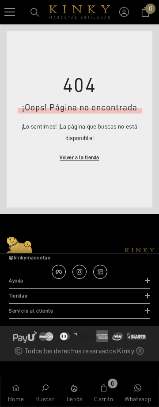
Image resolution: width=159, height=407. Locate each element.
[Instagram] (79, 272)
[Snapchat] (100, 272)
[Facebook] (59, 272)
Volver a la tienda (79, 157)
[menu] (9, 12)
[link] (44, 392)
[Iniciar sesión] (124, 12)
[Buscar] (35, 12)
